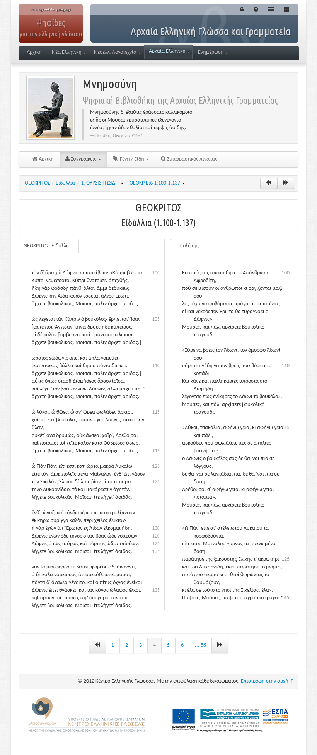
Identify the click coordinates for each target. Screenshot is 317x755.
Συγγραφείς (83, 159)
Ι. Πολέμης (187, 246)
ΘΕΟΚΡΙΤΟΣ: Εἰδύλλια (47, 246)
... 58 (200, 645)
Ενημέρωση (211, 52)
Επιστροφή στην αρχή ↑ (268, 681)
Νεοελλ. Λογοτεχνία (115, 52)
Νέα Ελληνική (67, 52)
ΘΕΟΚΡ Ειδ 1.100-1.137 (155, 183)
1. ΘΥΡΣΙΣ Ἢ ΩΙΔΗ (100, 183)
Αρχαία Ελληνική (167, 51)
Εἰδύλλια (65, 183)
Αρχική (34, 52)
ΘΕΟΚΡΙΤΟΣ (37, 183)
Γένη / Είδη (132, 159)
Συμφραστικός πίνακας (191, 159)
